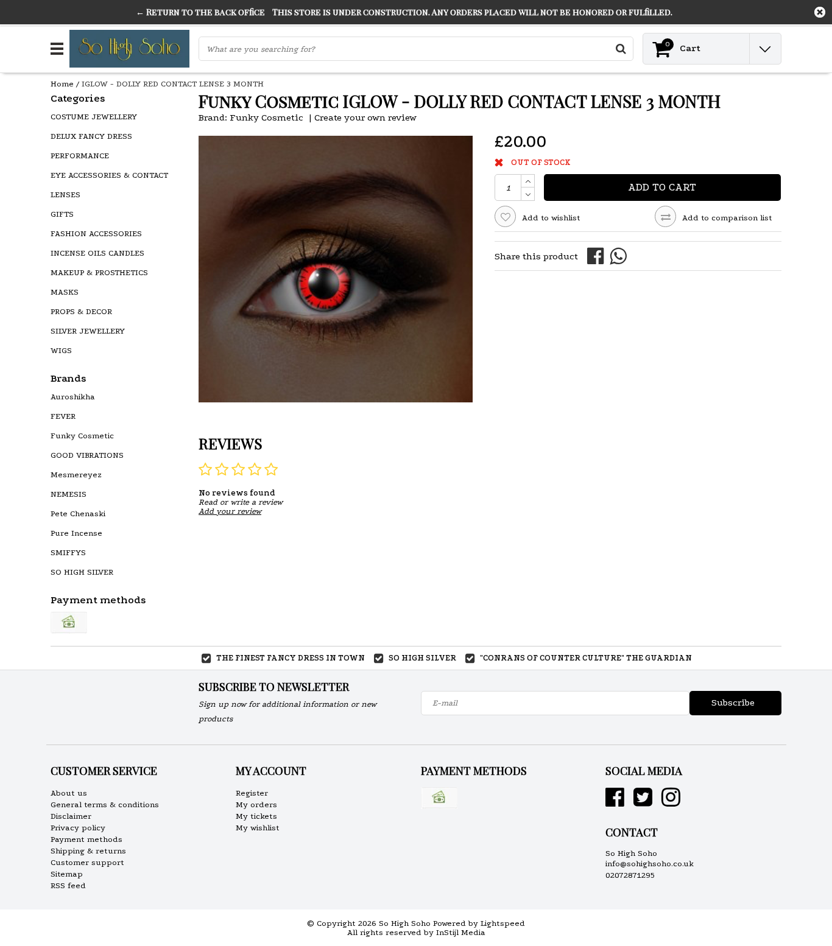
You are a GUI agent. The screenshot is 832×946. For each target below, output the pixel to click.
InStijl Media (460, 932)
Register (252, 792)
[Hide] (820, 12)
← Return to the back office (200, 12)
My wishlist (258, 827)
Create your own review (365, 117)
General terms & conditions (105, 804)
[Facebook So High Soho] (614, 802)
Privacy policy (78, 827)
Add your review (230, 511)
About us (69, 792)
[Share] (598, 255)
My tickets (256, 816)
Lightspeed (503, 923)
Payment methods (86, 839)
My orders (256, 804)
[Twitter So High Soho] (642, 802)
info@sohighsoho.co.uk (649, 863)
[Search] (621, 49)
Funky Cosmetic (266, 117)
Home (62, 83)
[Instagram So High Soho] (670, 802)
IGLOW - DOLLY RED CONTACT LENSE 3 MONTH (173, 83)
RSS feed (68, 885)
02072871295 (630, 875)
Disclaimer (71, 816)
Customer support (87, 862)
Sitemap (67, 873)
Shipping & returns (88, 850)
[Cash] (69, 623)
